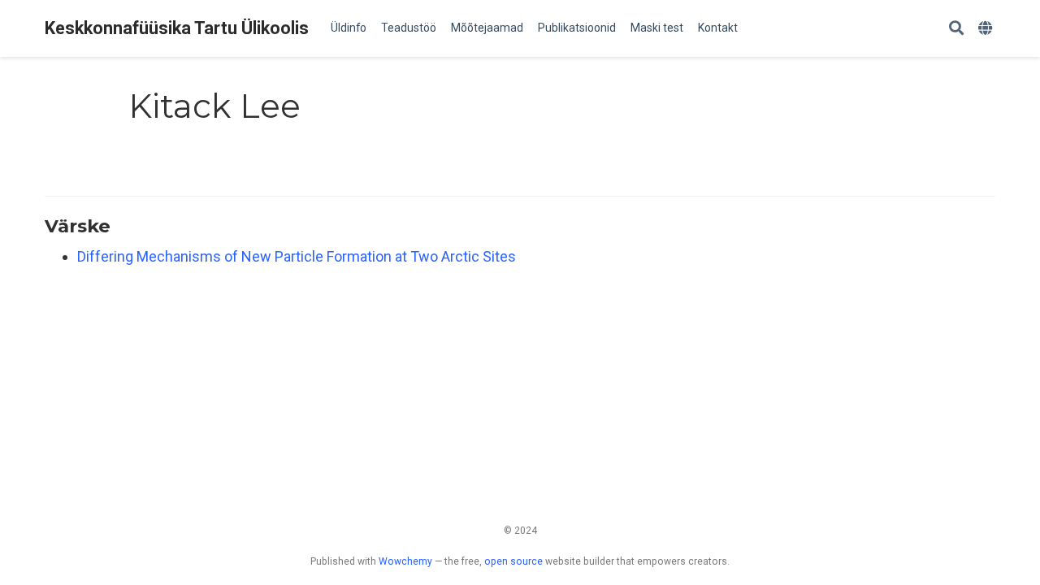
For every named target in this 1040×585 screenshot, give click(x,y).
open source (513, 561)
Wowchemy (405, 561)
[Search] (956, 29)
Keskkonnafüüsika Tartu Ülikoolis (177, 28)
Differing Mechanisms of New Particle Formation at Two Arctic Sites (296, 256)
